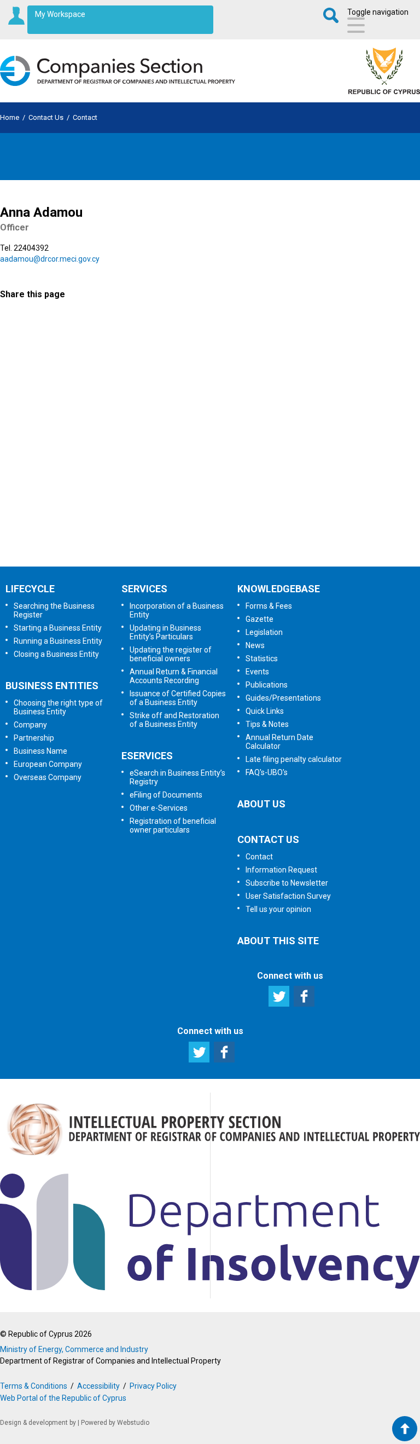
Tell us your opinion (208, 537)
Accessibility (98, 1386)
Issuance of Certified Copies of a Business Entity (178, 698)
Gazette (259, 619)
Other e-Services (159, 808)
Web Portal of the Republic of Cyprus (63, 1398)
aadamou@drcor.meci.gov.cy (50, 259)
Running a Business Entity (58, 641)
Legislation (264, 632)
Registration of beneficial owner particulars (173, 825)
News (255, 645)
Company (30, 724)
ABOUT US (261, 804)
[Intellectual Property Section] (210, 1157)
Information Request (208, 365)
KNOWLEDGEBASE (278, 588)
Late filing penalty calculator (294, 759)
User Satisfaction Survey (220, 480)
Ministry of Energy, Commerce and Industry (74, 1349)
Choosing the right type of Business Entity (58, 707)
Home (9, 117)
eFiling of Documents (166, 794)
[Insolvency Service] (210, 1287)
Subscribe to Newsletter (210, 423)
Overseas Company (47, 777)
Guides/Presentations (283, 698)
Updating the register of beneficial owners (171, 654)
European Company (48, 764)
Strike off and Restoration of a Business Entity (174, 720)
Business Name (40, 751)
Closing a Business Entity (56, 654)
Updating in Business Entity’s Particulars (165, 632)
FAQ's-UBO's (267, 772)
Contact (85, 117)
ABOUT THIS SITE (278, 940)
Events (257, 671)
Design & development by (38, 1422)
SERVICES (144, 588)
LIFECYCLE (30, 588)
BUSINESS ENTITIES (51, 685)
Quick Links (265, 711)
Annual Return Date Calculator (279, 741)
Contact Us (45, 117)
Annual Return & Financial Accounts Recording (174, 676)
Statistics (262, 658)
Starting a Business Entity (58, 627)
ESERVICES (147, 755)
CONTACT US (268, 839)
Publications (267, 684)
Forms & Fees (269, 606)
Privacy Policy (153, 1386)
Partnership (34, 737)
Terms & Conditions (33, 1386)
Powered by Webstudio (115, 1422)
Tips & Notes (267, 724)
